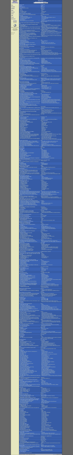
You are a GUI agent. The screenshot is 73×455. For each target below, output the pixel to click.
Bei (20, 54)
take (47, 94)
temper (45, 109)
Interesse (25, 54)
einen (30, 96)
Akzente (21, 24)
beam (42, 147)
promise (43, 116)
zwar (26, 28)
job (58, 53)
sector (47, 36)
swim (41, 140)
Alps (44, 48)
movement (43, 157)
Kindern (25, 32)
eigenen (22, 32)
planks (51, 220)
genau (33, 83)
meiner (29, 50)
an (58, 20)
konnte (23, 71)
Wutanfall (25, 109)
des (28, 68)
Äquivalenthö (22, 14)
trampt (31, 61)
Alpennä (22, 48)
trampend (28, 59)
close (51, 70)
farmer (45, 159)
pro (33, 104)
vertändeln (24, 154)
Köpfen (33, 200)
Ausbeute (24, 190)
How (42, 97)
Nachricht (23, 211)
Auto (28, 179)
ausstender (22, 183)
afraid (43, 102)
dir (23, 137)
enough (43, 113)
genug (22, 115)
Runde (23, 141)
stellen (27, 116)
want (45, 99)
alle (24, 36)
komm (26, 95)
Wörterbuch (13, 18)
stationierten (27, 44)
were (50, 43)
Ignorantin (37, 159)
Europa (33, 64)
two (47, 220)
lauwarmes (22, 128)
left (58, 102)
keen (45, 78)
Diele (23, 217)
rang (57, 134)
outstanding (46, 183)
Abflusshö (27, 13)
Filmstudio (23, 138)
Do (41, 99)
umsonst (26, 105)
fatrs (42, 166)
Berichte (21, 171)
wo (27, 20)
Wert (28, 33)
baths (42, 121)
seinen (25, 158)
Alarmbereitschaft (22, 40)
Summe (24, 180)
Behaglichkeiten (30, 67)
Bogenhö (21, 209)
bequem (23, 69)
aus (31, 69)
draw (50, 138)
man (22, 51)
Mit (20, 194)
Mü (30, 84)
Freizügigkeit (29, 196)
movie (44, 139)
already (57, 102)
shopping (32, 193)
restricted (48, 197)
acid (44, 130)
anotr (48, 101)
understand (45, 25)
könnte (32, 20)
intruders (44, 192)
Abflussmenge (21, 13)
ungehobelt (27, 161)
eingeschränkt (21, 197)
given (41, 49)
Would (42, 138)
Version (20, 174)
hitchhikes (45, 60)
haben (30, 17)
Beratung (29, 36)
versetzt (26, 45)
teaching (52, 53)
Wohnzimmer (28, 69)
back (56, 107)
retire (45, 71)
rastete (22, 114)
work (46, 73)
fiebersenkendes (22, 125)
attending (45, 178)
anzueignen (27, 35)
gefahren (25, 60)
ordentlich (33, 194)
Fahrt (24, 93)
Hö (25, 187)
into (47, 145)
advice (43, 34)
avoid (43, 88)
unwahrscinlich (22, 57)
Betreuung (23, 31)
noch (39, 102)
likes (44, 144)
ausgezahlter (22, 181)
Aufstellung (26, 81)
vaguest (48, 17)
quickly (51, 79)
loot (27, 193)
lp (55, 119)
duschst (25, 133)
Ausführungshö (22, 106)
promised (42, 118)
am (24, 96)
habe (22, 16)
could (52, 20)
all (45, 33)
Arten (26, 36)
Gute (21, 95)
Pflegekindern (28, 31)
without (55, 192)
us (44, 119)
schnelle (25, 78)
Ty (42, 63)
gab (32, 212)
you (44, 20)
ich (20, 11)
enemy (60, 197)
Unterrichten (35, 54)
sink (42, 200)
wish (42, 95)
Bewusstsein (23, 200)
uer (29, 99)
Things (42, 107)
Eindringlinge (23, 192)
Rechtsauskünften (24, 37)
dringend (27, 201)
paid (44, 181)
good (60, 32)
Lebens (30, 68)
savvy (43, 19)
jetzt (24, 136)
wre (49, 20)
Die (20, 28)
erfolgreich (26, 98)
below (42, 208)
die (22, 12)
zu (36, 50)
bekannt (35, 212)
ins (31, 141)
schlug (26, 211)
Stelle (30, 75)
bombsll (42, 210)
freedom (42, 196)
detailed (46, 83)
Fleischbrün (26, 223)
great (50, 32)
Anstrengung (26, 84)
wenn (21, 51)
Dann (21, 212)
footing (46, 92)
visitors (42, 176)
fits (53, 110)
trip (41, 93)
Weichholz (25, 219)
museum (46, 177)
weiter (22, 158)
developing (58, 32)
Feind (31, 198)
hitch (46, 58)
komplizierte (28, 79)
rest (57, 71)
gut (28, 95)
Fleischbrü (26, 214)
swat (43, 155)
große (34, 191)
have (42, 16)
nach (27, 97)
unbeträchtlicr (25, 188)
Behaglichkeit (28, 66)
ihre (25, 83)
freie (21, 75)
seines (38, 71)
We (41, 33)
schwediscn (31, 167)
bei (27, 49)
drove (44, 112)
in (21, 44)
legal (41, 34)
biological (43, 29)
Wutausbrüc (32, 111)
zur (27, 71)
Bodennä (26, 206)
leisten (27, 103)
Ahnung (20, 15)
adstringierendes (22, 123)
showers (50, 133)
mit (28, 92)
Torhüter (29, 155)
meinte (29, 114)
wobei (34, 36)
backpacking (52, 58)
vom (30, 38)
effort (41, 84)
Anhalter (22, 58)
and (43, 12)
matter (44, 80)
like (45, 138)
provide (44, 33)
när (30, 70)
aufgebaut (28, 30)
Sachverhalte (32, 79)
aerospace (47, 14)
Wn (42, 145)
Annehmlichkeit (21, 66)
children (48, 28)
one (44, 24)
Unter (21, 52)
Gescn (30, 144)
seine (21, 169)
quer (28, 64)
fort (36, 105)
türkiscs (22, 129)
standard (42, 163)
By (41, 172)
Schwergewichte (33, 24)
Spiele (12, 13)
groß (20, 115)
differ (52, 173)
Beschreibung (31, 170)
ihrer (51, 194)
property (49, 193)
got (46, 191)
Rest (36, 71)
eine (23, 20)
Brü (20, 221)
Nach (21, 172)
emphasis (42, 22)
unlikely (54, 54)
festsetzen (36, 200)
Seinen (25, 12)
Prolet (25, 159)
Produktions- (33, 38)
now (47, 71)
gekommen (30, 105)
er (20, 8)
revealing (54, 212)
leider (24, 105)
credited (45, 186)
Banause (20, 159)
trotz (21, 87)
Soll (20, 137)
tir (49, 137)
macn (31, 94)
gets (45, 145)
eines (24, 177)
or (48, 133)
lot (48, 31)
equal (44, 92)
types (47, 33)
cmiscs (22, 124)
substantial (44, 185)
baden (32, 122)
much (46, 30)
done (53, 52)
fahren (25, 58)
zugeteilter (21, 86)
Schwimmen (24, 140)
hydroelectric (43, 127)
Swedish (49, 167)
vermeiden (31, 88)
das (32, 30)
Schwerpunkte (21, 25)
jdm (30, 92)
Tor (24, 156)
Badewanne (29, 134)
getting (48, 70)
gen (28, 131)
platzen (29, 212)
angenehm (23, 72)
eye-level (42, 90)
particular (48, 32)
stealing (57, 192)
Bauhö (20, 162)
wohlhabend (37, 172)
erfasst (22, 79)
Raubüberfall (30, 191)
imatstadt (31, 107)
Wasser (33, 141)
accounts (49, 173)
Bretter (21, 218)
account (42, 81)
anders (25, 30)
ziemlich (33, 172)
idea (45, 16)
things (46, 26)
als (37, 31)
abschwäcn (25, 132)
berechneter (24, 189)
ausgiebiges (26, 135)
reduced (42, 164)
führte (22, 83)
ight (44, 14)
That (42, 142)
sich (34, 34)
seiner (28, 107)
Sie (20, 64)
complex (58, 79)
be (53, 20)
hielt (21, 203)
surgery (55, 135)
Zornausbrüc (21, 112)
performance (51, 178)
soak (46, 136)
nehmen (24, 122)
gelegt (35, 33)
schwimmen (26, 141)
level (44, 46)
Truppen (31, 44)
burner (42, 215)
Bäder (27, 121)
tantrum (42, 109)
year (58, 99)
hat (27, 38)
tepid (42, 128)
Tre (42, 30)
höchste (21, 41)
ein (26, 101)
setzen (26, 26)
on (44, 26)
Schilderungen (27, 171)
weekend (47, 96)
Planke (27, 217)
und (21, 12)
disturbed (49, 192)
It (41, 9)
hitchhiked (43, 59)
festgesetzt (38, 202)
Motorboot (28, 101)
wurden (34, 44)
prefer (45, 133)
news (44, 211)
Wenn (21, 145)
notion (42, 15)
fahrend (25, 59)
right (57, 53)
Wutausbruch (31, 109)
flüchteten (34, 192)
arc (44, 209)
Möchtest (21, 99)
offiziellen (38, 173)
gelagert (36, 31)
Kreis (20, 108)
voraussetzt (33, 51)
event (50, 179)
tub (43, 120)
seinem (22, 56)
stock (42, 221)
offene (28, 75)
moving (48, 153)
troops (44, 43)
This (42, 211)
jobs (42, 74)
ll (57, 145)
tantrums (42, 110)
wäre (37, 114)
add (42, 24)
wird (23, 33)
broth (41, 222)
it (43, 98)
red (41, 41)
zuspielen (26, 152)
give (43, 137)
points (46, 42)
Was (42, 98)
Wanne (29, 122)
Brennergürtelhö (22, 215)
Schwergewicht (31, 22)
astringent (43, 123)
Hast (21, 20)
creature (42, 68)
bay (60, 100)
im (25, 50)
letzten (31, 138)
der (35, 36)
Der (20, 30)
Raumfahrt (33, 14)
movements (57, 83)
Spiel (21, 157)
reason (42, 168)
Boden (25, 208)
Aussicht (24, 116)
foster (46, 28)
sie (22, 55)
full (49, 42)
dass (26, 11)
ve (51, 52)
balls (42, 149)
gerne (23, 144)
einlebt (28, 145)
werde (22, 136)
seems (52, 54)
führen (26, 82)
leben (26, 72)
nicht (21, 17)
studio (46, 139)
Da (20, 143)
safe (46, 95)
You (42, 135)
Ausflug (20, 93)
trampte (33, 62)
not (41, 17)
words (49, 203)
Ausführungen (33, 50)
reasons (44, 168)
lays (43, 32)
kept (43, 83)
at (41, 91)
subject (42, 80)
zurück (32, 95)
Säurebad (21, 130)
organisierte (29, 93)
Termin (22, 70)
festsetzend (37, 201)
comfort (42, 66)
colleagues (52, 25)
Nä (24, 44)
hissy (50, 109)
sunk (42, 202)
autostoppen (35, 58)
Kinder (29, 54)
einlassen (28, 137)
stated (45, 182)
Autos (28, 194)
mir (27, 51)
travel (53, 83)
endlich (31, 204)
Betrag (20, 180)
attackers (44, 191)
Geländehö (32, 206)
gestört (29, 192)
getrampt (29, 60)
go (49, 58)
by (57, 197)
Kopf (28, 220)
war (31, 52)
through (46, 131)
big (41, 113)
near (41, 48)
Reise (32, 93)
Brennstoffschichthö (23, 216)
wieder (30, 95)
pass (43, 152)
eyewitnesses (45, 173)
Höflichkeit (32, 33)
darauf (32, 34)
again (55, 145)
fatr (42, 165)
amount (42, 180)
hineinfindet (31, 145)
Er (20, 9)
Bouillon (20, 214)
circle (49, 107)
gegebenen (25, 52)
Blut (27, 46)
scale (41, 14)
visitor (42, 175)
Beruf (20, 55)
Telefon (35, 134)
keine (24, 16)
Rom (22, 100)
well (57, 52)
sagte (22, 11)
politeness (56, 31)
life (60, 71)
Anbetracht (22, 49)
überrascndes (25, 210)
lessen (43, 132)
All (41, 42)
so (44, 116)
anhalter (27, 63)
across (48, 63)
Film (22, 30)
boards (42, 218)
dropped (45, 212)
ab (24, 174)
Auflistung (21, 81)
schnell (36, 79)
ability (48, 79)
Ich (20, 16)
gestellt (25, 118)
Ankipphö (21, 65)
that (45, 11)
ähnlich (29, 28)
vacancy (42, 75)
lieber (29, 133)
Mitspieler (28, 158)
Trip (35, 93)
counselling (51, 33)
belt (43, 215)
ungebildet (23, 161)
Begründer (21, 165)
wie (28, 211)
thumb (56, 58)
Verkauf (24, 194)
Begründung (21, 168)
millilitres (53, 47)
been (46, 35)
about (50, 50)
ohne (23, 157)
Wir (20, 36)
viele (22, 104)
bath (41, 120)
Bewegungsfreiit (22, 196)
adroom (42, 162)
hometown (42, 108)
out (46, 181)
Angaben (28, 172)
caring (61, 28)
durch (30, 64)
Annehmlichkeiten (23, 67)
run (42, 131)
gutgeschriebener (23, 186)
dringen (26, 200)
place (56, 25)
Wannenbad (21, 120)
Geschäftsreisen (26, 104)
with (54, 33)
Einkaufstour (54, 194)
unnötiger (21, 85)
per (19, 58)
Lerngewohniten (22, 35)
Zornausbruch (37, 109)
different (59, 25)
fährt (23, 61)
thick (45, 220)
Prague (49, 97)
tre (45, 31)
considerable (44, 188)
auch (24, 79)
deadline (44, 70)
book (56, 27)
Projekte (22, 28)
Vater (25, 165)
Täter (22, 191)
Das (20, 38)
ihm (20, 10)
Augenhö (21, 90)
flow (41, 13)
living (51, 69)
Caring (42, 28)
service (44, 36)
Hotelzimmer (34, 114)
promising (43, 117)
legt (21, 34)
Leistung (20, 53)
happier (42, 146)
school (51, 99)
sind (25, 28)
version (44, 174)
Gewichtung (25, 22)
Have (42, 20)
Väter (26, 166)
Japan (22, 33)
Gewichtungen (26, 24)
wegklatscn (25, 155)
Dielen (25, 218)
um (20, 88)
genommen (34, 135)
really (55, 52)
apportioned (43, 86)
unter (21, 208)
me (57, 54)
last (54, 139)
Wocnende (27, 96)
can (43, 101)
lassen (30, 131)
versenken (27, 156)
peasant (42, 159)
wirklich (37, 52)
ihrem (22, 54)
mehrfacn (23, 88)
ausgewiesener (22, 182)
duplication (46, 88)
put (54, 25)
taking (47, 134)
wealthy (53, 172)
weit (25, 143)
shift (48, 35)
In (20, 33)
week (50, 135)
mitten (25, 144)
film (43, 27)
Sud (28, 221)
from (53, 27)
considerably (55, 173)
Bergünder (25, 167)
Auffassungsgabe (30, 78)
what (44, 50)
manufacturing (58, 35)
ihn (22, 10)
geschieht (21, 76)
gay (41, 213)
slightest (51, 17)
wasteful (42, 85)
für (27, 54)
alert (41, 40)
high (51, 42)
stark (23, 174)
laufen (24, 153)
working (42, 106)
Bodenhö (21, 206)
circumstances (47, 52)
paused (44, 203)
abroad (52, 101)
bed (42, 216)
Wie (20, 97)
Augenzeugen (29, 173)
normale (21, 163)
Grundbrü (25, 221)
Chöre (21, 225)
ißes (21, 126)
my (49, 25)
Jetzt (21, 71)
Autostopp (29, 58)
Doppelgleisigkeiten (28, 89)
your (49, 69)
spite (43, 87)
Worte (29, 203)
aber (33, 28)
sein (30, 20)
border (43, 42)
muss (22, 143)
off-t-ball (47, 157)
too (44, 30)
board (42, 217)
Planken (29, 218)
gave (43, 119)
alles (21, 69)
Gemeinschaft (25, 224)
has (45, 27)
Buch (34, 30)
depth (44, 147)
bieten (22, 36)
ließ (22, 212)
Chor (20, 224)
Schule (39, 99)
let (46, 203)
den (23, 18)
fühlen (23, 146)
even (56, 79)
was (43, 97)
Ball (20, 148)
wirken (31, 203)
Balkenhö (21, 147)
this (57, 99)
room (53, 69)
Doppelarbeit (37, 88)
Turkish (42, 129)
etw (26, 49)
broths (42, 223)
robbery (55, 191)
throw (43, 111)
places (45, 32)
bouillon (42, 214)
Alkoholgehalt (21, 46)
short (49, 220)
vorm (26, 220)
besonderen (24, 34)
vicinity (48, 43)
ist (21, 8)
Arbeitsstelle (21, 73)
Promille (30, 46)
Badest (21, 133)
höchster (33, 42)
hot (41, 126)
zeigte (44, 194)
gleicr (22, 92)
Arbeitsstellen (22, 74)
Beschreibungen (33, 171)
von (31, 17)
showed (23, 193)
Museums (27, 177)
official (42, 174)
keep (43, 82)
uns (35, 102)
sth (43, 49)
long (44, 136)
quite (42, 25)
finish (43, 156)
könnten (22, 101)
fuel (41, 216)
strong (46, 79)
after (51, 135)
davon (29, 113)
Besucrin (26, 175)
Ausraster (21, 109)
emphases (43, 23)
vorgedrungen (21, 204)
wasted (50, 102)
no (41, 19)
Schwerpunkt (37, 22)
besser (20, 146)
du (22, 20)
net (50, 156)
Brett (20, 217)
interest (46, 53)
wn (52, 134)
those (43, 178)
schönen (32, 96)
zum (36, 38)
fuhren (22, 64)
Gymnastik (35, 167)
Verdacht (26, 18)
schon (35, 105)
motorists (42, 179)
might (44, 100)
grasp (57, 78)
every (46, 87)
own (46, 24)
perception (48, 78)
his (44, 12)
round (57, 100)
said (48, 50)
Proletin (29, 159)
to (41, 24)
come (46, 107)
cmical (42, 124)
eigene (21, 26)
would (54, 119)
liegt (27, 37)
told (42, 11)
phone (55, 134)
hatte (22, 47)
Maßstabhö (28, 14)
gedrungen (27, 202)
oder (23, 133)
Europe (50, 63)
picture (56, 139)
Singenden (30, 224)
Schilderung (25, 170)
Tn (42, 212)
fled (53, 192)
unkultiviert (32, 161)
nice (45, 96)
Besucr (21, 175)
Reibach (36, 194)
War (20, 98)
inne (23, 203)
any (45, 20)
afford (45, 101)
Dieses (21, 102)
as (43, 220)
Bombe (20, 210)
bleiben (24, 150)
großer (26, 33)
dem (27, 179)
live (50, 71)
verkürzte (21, 164)
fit (51, 109)
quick (54, 78)
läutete (37, 134)
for (44, 28)
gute (35, 34)
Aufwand (20, 84)
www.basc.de (15, 30)
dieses (25, 99)
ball (41, 148)
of (49, 31)
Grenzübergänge (26, 42)
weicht (32, 173)
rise (43, 209)
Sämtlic (21, 42)
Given (42, 52)
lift (58, 58)
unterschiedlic (37, 28)
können (32, 102)
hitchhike (43, 58)
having (45, 134)
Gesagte (29, 51)
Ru (29, 71)
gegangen (38, 138)
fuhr (24, 62)
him (43, 9)
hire (45, 100)
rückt (25, 70)
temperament (47, 54)
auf (29, 33)
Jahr (27, 99)
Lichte (27, 50)
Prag (29, 97)
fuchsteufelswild (25, 113)
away (46, 112)
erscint (30, 56)
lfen (34, 119)
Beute (20, 190)
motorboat (48, 100)
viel (38, 145)
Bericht (20, 170)
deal (42, 219)
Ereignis (30, 210)
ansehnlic (24, 185)
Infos (12, 5)
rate (43, 13)
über (21, 82)
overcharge (43, 189)
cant (41, 65)
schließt (35, 107)
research (53, 30)
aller (22, 87)
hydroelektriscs (23, 127)
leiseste (24, 17)
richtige (39, 54)
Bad (25, 120)
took (48, 139)
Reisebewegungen (29, 83)
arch (41, 209)
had (43, 47)
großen (28, 34)
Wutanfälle (26, 111)
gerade (23, 134)
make (45, 94)
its (52, 139)
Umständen (29, 52)
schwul (20, 213)
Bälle (21, 149)
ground (42, 206)
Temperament (26, 56)
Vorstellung (28, 178)
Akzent (20, 22)
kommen (30, 179)
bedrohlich (27, 70)
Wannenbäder (22, 121)
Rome (55, 99)
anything (42, 193)
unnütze (28, 85)
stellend (25, 117)
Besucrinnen (27, 176)
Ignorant (33, 159)
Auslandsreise (23, 103)
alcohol (42, 46)
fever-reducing (43, 125)
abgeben (32, 152)
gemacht (38, 96)
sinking (42, 201)
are (47, 42)
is (42, 8)
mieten (32, 101)
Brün (21, 223)
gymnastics (53, 167)
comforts (42, 67)
